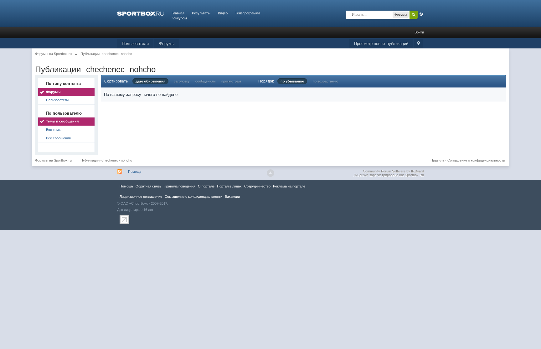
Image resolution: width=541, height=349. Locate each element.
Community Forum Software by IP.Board (393, 171)
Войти (419, 32)
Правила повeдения (179, 186)
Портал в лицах (229, 186)
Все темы (53, 130)
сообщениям (205, 81)
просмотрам (231, 81)
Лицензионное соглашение (141, 196)
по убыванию (292, 81)
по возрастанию (325, 81)
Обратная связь (148, 186)
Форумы (166, 43)
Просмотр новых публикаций (381, 43)
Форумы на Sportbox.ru (53, 160)
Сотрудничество (257, 186)
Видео (223, 13)
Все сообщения (58, 138)
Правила (437, 160)
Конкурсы (179, 18)
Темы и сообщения (62, 121)
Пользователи (135, 43)
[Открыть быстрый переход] (418, 43)
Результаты (201, 13)
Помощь (135, 171)
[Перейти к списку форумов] (140, 13)
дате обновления (150, 81)
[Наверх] (270, 173)
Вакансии (232, 196)
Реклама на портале (289, 186)
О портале (206, 186)
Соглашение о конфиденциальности (476, 160)
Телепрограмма (247, 13)
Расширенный (421, 14)
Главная (178, 13)
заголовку (182, 81)
